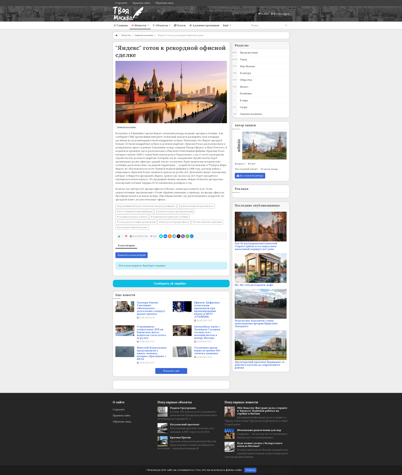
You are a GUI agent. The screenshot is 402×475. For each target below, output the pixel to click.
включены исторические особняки (170, 216)
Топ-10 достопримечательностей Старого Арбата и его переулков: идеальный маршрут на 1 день (256, 246)
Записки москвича (126, 127)
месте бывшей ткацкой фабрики (135, 211)
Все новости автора (251, 175)
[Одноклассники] (170, 236)
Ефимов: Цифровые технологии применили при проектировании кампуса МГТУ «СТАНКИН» (207, 309)
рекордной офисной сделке (133, 227)
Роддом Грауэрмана (183, 407)
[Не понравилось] (126, 236)
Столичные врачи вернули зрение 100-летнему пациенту (207, 350)
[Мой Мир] (192, 236)
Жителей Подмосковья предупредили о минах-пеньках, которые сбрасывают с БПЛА (151, 353)
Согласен (250, 470)
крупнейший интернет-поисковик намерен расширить (147, 206)
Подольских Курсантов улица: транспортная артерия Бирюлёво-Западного (257, 323)
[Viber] (183, 236)
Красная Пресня (180, 437)
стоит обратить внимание (208, 222)
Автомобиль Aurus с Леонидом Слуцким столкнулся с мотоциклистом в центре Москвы (207, 332)
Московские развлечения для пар (259, 430)
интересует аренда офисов (175, 222)
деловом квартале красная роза (197, 206)
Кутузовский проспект (184, 424)
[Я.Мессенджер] (161, 236)
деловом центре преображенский (175, 211)
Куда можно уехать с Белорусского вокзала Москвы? (259, 444)
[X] (178, 236)
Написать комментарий (131, 255)
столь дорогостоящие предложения (137, 222)
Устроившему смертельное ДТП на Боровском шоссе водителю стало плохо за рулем (151, 332)
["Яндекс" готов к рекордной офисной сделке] (171, 92)
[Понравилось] (119, 236)
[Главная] (116, 35)
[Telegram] (174, 236)
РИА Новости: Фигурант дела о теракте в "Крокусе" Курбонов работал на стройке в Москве (262, 410)
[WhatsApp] (187, 236)
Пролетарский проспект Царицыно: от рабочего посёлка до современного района (260, 364)
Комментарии (126, 245)
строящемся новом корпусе (133, 216)
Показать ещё (171, 370)
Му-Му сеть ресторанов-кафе (254, 284)
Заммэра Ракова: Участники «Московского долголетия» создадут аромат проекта (151, 308)
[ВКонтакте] (165, 236)
